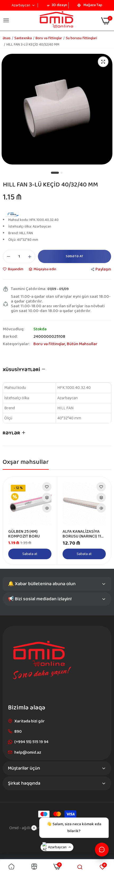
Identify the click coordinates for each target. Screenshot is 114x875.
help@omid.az (27, 752)
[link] (46, 486)
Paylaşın (103, 269)
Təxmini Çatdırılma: (28, 289)
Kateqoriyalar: (16, 344)
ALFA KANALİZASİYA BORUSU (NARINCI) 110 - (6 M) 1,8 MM (83, 534)
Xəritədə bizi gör (29, 721)
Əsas (7, 38)
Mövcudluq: (13, 329)
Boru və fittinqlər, (50, 344)
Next (104, 520)
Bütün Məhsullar (82, 344)
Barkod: (10, 336)
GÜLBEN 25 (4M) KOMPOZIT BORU (24, 534)
